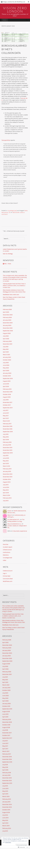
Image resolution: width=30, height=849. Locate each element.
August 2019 (6, 381)
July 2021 (5, 346)
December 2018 (7, 391)
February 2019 (7, 389)
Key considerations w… (14, 524)
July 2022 (6, 336)
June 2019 (6, 384)
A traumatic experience (19, 531)
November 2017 (7, 402)
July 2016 (5, 434)
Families (5, 544)
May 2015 (6, 461)
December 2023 (8, 322)
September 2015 (8, 453)
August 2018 (6, 397)
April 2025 (6, 312)
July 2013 (5, 500)
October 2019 (7, 376)
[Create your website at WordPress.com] (15, 2)
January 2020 (7, 373)
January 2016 (7, 445)
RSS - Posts (7, 263)
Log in (5, 573)
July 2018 (5, 399)
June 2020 (6, 365)
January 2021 (7, 357)
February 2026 (7, 309)
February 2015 (7, 468)
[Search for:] (26, 20)
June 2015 (6, 458)
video (4, 560)
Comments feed (8, 578)
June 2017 (6, 413)
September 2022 (8, 330)
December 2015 (7, 447)
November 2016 (7, 429)
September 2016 (8, 431)
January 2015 (7, 471)
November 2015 (7, 450)
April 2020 (6, 370)
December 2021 (7, 344)
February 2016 (7, 442)
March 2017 (6, 421)
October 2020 (7, 360)
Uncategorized (12, 210)
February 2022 (7, 341)
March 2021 (6, 354)
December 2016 (7, 426)
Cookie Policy (8, 842)
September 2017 (8, 407)
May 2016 (6, 437)
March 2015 (6, 466)
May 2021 (6, 349)
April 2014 (6, 492)
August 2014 (6, 482)
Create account (7, 570)
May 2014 (6, 490)
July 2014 (5, 484)
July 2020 (6, 362)
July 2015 (5, 455)
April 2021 (6, 352)
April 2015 (6, 463)
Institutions (6, 552)
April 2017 (6, 418)
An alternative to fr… (14, 519)
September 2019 (8, 378)
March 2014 (6, 495)
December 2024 (7, 314)
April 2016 (6, 439)
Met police (5, 212)
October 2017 (7, 405)
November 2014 (7, 476)
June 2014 (6, 487)
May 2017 (6, 415)
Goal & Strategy (8, 253)
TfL (9, 212)
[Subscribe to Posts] (3, 263)
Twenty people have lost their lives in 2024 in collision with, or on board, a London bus (14, 285)
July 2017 (5, 410)
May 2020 (6, 368)
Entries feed (6, 576)
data (26, 210)
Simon (10, 510)
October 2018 (7, 394)
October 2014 (7, 479)
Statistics (6, 555)
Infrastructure (7, 549)
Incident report (7, 547)
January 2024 (7, 320)
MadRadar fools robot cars (11, 294)
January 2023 (7, 325)
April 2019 (6, 386)
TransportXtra (6, 140)
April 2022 (6, 338)
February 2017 (7, 423)
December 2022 (7, 328)
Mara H (10, 515)
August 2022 (7, 333)
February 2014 (7, 498)
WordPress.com (7, 581)
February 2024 (7, 317)
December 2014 (7, 474)
